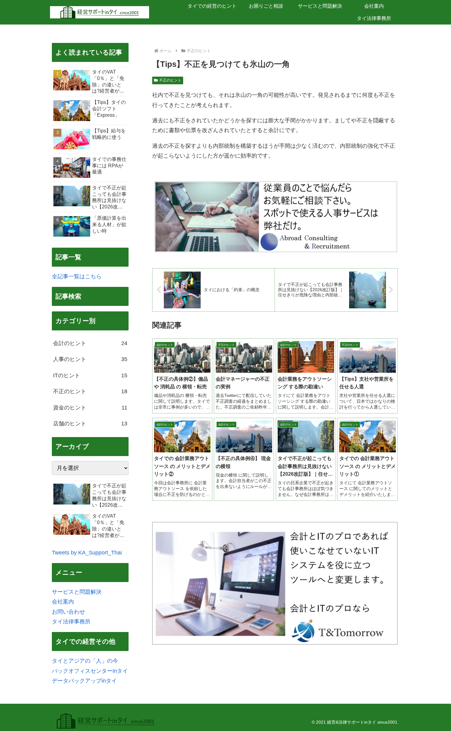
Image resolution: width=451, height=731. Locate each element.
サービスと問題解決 (77, 592)
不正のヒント (170, 80)
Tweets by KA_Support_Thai (87, 553)
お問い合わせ (68, 612)
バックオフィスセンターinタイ (90, 671)
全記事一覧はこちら (77, 276)
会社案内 (63, 602)
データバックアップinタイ (84, 681)
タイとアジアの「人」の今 (85, 661)
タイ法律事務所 (71, 622)
